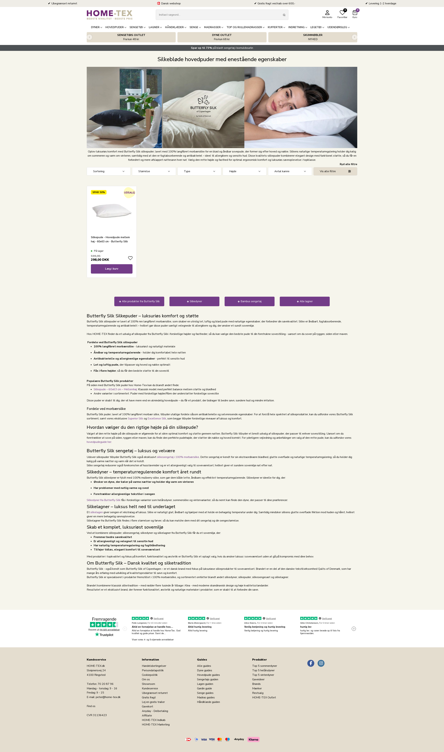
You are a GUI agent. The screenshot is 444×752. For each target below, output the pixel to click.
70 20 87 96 (106, 684)
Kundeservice (150, 688)
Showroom (148, 684)
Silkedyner (196, 301)
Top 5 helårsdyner (263, 670)
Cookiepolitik (150, 675)
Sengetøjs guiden (207, 679)
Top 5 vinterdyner (263, 675)
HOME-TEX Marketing (156, 724)
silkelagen (97, 512)
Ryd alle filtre (348, 164)
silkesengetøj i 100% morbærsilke (178, 457)
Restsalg (257, 693)
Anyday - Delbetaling (155, 711)
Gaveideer (258, 679)
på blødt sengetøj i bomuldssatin (222, 48)
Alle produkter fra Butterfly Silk (141, 301)
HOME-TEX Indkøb (153, 720)
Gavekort (147, 706)
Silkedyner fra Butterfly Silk (104, 500)
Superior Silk (135, 418)
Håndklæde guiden (208, 702)
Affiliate (147, 715)
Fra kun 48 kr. (131, 37)
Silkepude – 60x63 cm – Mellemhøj (115, 389)
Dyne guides (204, 670)
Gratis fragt (149, 697)
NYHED (312, 37)
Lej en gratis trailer (153, 702)
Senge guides (205, 693)
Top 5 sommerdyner (264, 666)
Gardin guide (204, 688)
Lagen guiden (205, 684)
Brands (256, 684)
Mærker (257, 688)
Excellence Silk (157, 418)
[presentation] (89, 37)
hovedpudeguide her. (99, 442)
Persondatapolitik (153, 670)
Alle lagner (306, 301)
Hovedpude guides (208, 675)
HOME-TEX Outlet (264, 697)
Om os (146, 679)
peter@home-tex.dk (108, 697)
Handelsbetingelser (154, 666)
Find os (91, 706)
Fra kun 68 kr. (222, 37)
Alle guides (204, 666)
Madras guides (206, 697)
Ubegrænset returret (155, 693)
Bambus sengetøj (251, 301)
